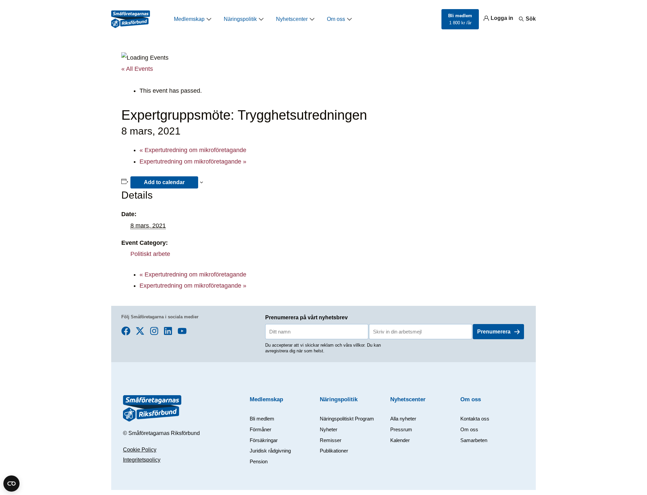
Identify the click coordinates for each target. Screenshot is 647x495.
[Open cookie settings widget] (11, 483)
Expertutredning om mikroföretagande (193, 150)
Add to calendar (164, 182)
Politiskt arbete (150, 254)
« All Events (137, 68)
